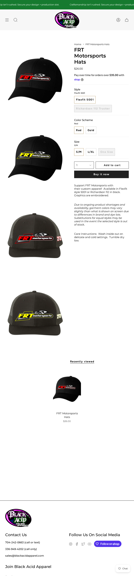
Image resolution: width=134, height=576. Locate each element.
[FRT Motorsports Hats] (67, 389)
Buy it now (101, 174)
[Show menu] (7, 20)
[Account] (118, 20)
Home (77, 44)
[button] (15, 20)
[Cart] (127, 20)
